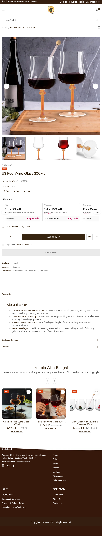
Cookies (56, 471)
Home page (58, 494)
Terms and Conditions (11, 499)
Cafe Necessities (60, 480)
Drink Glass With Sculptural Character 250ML (85, 423)
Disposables (58, 476)
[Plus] (16, 237)
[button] (95, 86)
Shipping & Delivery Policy (13, 503)
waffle (55, 463)
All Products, (17, 270)
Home (4, 27)
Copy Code (33, 218)
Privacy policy (7, 494)
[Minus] (5, 237)
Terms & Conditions (24, 244)
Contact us (57, 503)
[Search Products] (97, 20)
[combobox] (51, 20)
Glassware (44, 270)
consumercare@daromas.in (16, 461)
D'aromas (7, 165)
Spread (56, 467)
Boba (55, 459)
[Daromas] (51, 10)
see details (8, 213)
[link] (55, 2)
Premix (55, 455)
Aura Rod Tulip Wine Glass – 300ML (17, 423)
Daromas (46, 522)
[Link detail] (3, 465)
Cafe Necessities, (31, 270)
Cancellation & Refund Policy (14, 507)
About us (57, 499)
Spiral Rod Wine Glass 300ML (51, 421)
